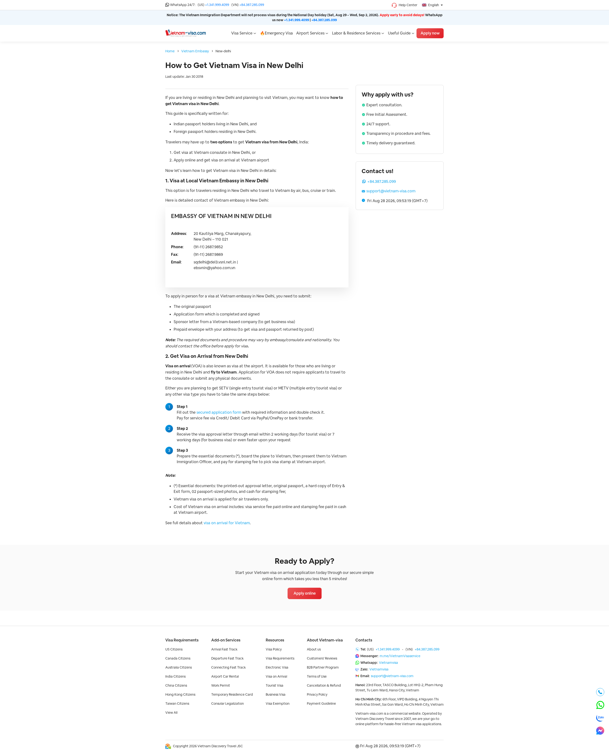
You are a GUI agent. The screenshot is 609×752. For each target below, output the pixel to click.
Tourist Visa (274, 685)
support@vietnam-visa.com (390, 191)
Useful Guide (399, 33)
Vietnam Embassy (195, 51)
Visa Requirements (182, 640)
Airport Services (310, 33)
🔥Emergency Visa (276, 33)
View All (171, 712)
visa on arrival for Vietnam (227, 522)
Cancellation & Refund (324, 685)
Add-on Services (226, 640)
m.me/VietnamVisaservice (400, 656)
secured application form (218, 412)
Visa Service (241, 33)
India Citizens (175, 676)
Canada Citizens (177, 658)
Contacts (363, 640)
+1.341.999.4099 (217, 5)
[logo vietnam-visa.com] (185, 32)
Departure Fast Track (227, 658)
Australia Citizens (178, 667)
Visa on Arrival (276, 676)
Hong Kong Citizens (180, 694)
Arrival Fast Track (224, 649)
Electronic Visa (277, 667)
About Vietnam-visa (325, 640)
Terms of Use (317, 676)
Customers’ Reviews (322, 658)
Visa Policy (274, 649)
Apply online (305, 593)
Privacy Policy (317, 694)
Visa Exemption (278, 703)
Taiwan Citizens (177, 703)
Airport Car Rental (225, 676)
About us (314, 649)
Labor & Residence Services (356, 33)
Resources (275, 640)
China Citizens (176, 685)
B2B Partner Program (323, 667)
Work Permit (220, 685)
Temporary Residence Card (232, 694)
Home (170, 51)
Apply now (430, 33)
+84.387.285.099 (251, 5)
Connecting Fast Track (228, 667)
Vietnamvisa (388, 662)
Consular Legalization (227, 703)
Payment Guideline (321, 703)
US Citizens (173, 649)
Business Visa (275, 694)
